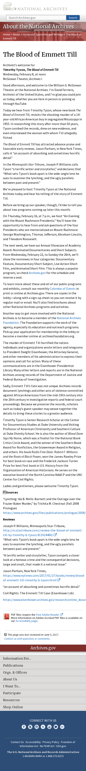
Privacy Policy (51, 742)
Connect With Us (43, 720)
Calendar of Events (63, 289)
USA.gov (61, 746)
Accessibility (33, 742)
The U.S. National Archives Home (35, 7)
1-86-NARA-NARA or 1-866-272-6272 (43, 756)
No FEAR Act (47, 746)
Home (6, 34)
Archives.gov (37, 273)
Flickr (62, 726)
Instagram (36, 726)
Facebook (23, 726)
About (16, 34)
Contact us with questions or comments (27, 638)
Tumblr (43, 726)
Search (73, 17)
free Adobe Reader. (48, 614)
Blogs (55, 726)
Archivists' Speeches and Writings (43, 34)
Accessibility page (27, 621)
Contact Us (17, 742)
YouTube (49, 726)
